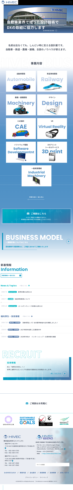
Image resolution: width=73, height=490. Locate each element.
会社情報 (10, 299)
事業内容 (23, 473)
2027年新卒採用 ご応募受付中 (30, 330)
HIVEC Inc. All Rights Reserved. (26, 481)
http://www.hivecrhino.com (52, 454)
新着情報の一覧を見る (8, 275)
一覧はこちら (23, 286)
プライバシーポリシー (31, 477)
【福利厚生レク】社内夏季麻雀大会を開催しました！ (40, 323)
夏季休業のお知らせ (25, 292)
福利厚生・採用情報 (15, 322)
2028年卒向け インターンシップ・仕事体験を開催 (38, 337)
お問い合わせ (64, 473)
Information (14, 269)
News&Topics (12, 292)
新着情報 (43, 473)
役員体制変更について (22, 299)
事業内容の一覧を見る (36, 197)
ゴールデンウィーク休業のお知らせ (30, 306)
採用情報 (53, 473)
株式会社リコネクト (53, 481)
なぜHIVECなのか (48, 30)
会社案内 (33, 473)
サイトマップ (44, 477)
